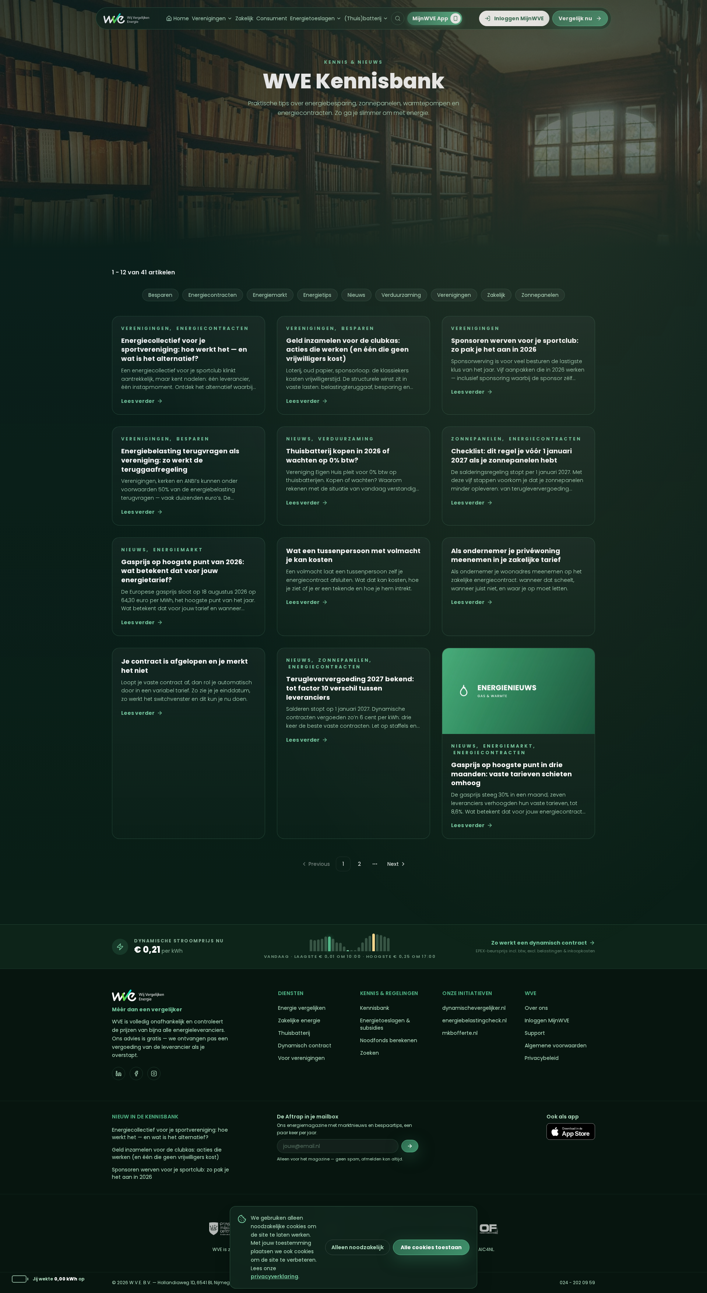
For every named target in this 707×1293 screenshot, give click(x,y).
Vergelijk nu (575, 18)
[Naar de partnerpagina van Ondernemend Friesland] (488, 1229)
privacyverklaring (274, 1276)
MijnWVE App (430, 18)
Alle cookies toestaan (431, 1247)
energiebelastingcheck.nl (474, 1020)
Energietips (317, 295)
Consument (271, 18)
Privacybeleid (542, 1058)
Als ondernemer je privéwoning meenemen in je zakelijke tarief (506, 555)
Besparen (160, 295)
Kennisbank (374, 1008)
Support (535, 1033)
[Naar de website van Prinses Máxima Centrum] (222, 1229)
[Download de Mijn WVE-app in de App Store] (570, 1131)
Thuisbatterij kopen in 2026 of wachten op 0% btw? (338, 455)
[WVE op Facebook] (136, 1073)
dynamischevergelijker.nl (474, 1008)
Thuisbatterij (294, 1033)
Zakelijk (244, 18)
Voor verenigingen (301, 1058)
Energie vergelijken (302, 1008)
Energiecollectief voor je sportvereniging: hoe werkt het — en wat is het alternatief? (184, 349)
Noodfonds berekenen (388, 1040)
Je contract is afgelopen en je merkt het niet (184, 666)
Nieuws (356, 295)
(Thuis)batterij (362, 18)
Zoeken (369, 1053)
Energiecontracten (213, 295)
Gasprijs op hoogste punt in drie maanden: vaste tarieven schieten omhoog (511, 774)
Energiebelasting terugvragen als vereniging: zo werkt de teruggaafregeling (180, 460)
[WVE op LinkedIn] (118, 1073)
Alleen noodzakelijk (357, 1247)
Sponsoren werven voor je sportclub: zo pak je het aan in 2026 (514, 345)
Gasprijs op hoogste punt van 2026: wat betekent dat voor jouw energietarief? (182, 571)
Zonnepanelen (540, 295)
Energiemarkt (270, 295)
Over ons (536, 1008)
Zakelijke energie (299, 1020)
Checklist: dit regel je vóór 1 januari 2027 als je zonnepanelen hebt (511, 455)
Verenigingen (209, 18)
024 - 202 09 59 (577, 1282)
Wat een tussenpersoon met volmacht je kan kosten (353, 555)
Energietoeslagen (312, 18)
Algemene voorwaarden (556, 1045)
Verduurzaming (401, 295)
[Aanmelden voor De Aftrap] (409, 1146)
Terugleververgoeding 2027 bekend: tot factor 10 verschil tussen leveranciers (350, 688)
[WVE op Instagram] (154, 1073)
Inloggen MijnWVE (547, 1020)
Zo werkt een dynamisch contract (539, 942)
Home (181, 18)
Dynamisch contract (304, 1045)
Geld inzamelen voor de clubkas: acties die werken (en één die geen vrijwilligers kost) (347, 349)
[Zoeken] (397, 18)
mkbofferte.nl (460, 1033)
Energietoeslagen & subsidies (385, 1024)
